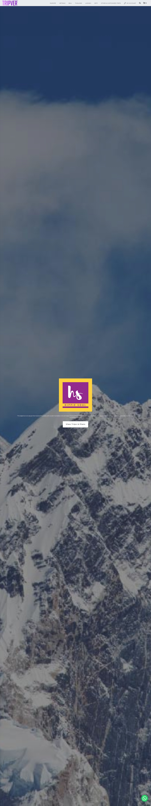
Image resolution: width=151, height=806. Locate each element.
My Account (131, 3)
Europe (53, 3)
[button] (144, 798)
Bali (70, 3)
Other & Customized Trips (111, 3)
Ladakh (88, 3)
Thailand (78, 3)
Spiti (96, 3)
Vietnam (62, 3)
